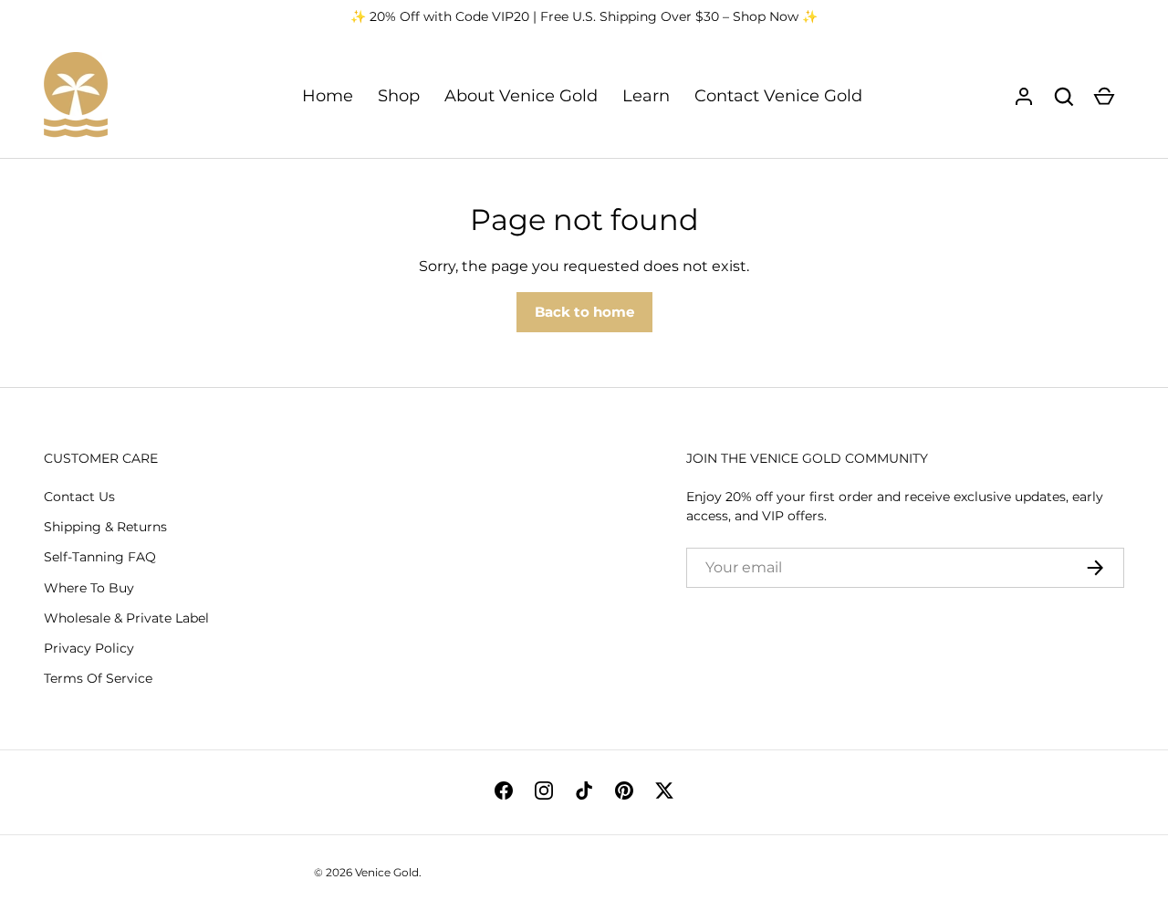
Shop (399, 96)
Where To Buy (89, 588)
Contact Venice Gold (778, 96)
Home (327, 96)
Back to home (584, 311)
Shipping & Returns (105, 526)
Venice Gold (387, 872)
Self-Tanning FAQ (100, 557)
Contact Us (79, 496)
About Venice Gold (521, 96)
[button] (1064, 97)
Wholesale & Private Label (126, 618)
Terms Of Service (98, 678)
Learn (646, 96)
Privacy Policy (89, 648)
